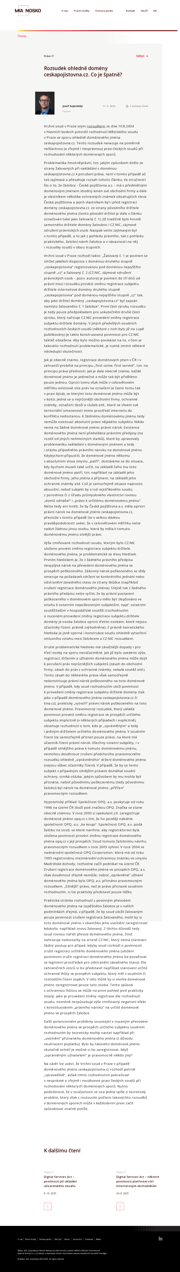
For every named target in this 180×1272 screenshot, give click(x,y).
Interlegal (103, 1253)
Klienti (67, 1239)
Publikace (89, 1239)
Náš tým (57, 1239)
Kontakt (130, 10)
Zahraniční (77, 1239)
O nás (65, 10)
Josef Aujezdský (72, 106)
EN (155, 10)
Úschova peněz (104, 10)
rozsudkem (96, 126)
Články (22, 36)
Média (98, 1239)
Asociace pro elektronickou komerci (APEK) (63, 1250)
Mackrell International (91, 1250)
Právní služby (81, 10)
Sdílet (140, 56)
